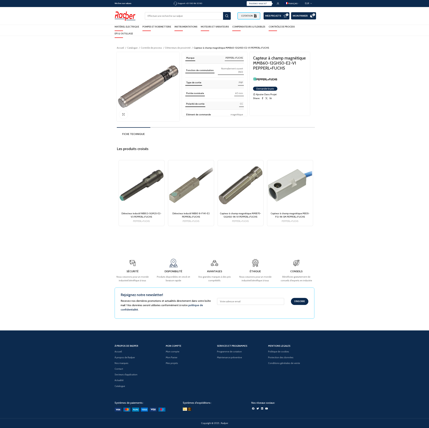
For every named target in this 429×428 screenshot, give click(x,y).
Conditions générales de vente (284, 363)
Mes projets (172, 363)
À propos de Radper (125, 357)
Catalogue (132, 47)
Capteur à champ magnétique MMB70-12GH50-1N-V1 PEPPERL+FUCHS (240, 215)
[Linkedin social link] (271, 98)
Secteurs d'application (126, 374)
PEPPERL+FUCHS (234, 57)
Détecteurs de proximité (178, 47)
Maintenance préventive (229, 357)
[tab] (133, 134)
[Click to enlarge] (123, 114)
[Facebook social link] (262, 98)
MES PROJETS (273, 15)
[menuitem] (292, 3)
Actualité (119, 380)
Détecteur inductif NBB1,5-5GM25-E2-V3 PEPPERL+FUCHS (141, 215)
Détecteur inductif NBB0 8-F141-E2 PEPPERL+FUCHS (191, 215)
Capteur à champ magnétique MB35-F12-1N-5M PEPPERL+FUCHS (290, 215)
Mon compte (172, 351)
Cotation (247, 15)
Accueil (121, 47)
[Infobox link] (296, 270)
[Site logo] (126, 15)
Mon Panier (300, 15)
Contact (119, 368)
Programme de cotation (229, 351)
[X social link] (266, 98)
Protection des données (280, 357)
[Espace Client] (278, 3)
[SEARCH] (227, 16)
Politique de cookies (278, 351)
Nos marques (121, 363)
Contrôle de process (152, 47)
